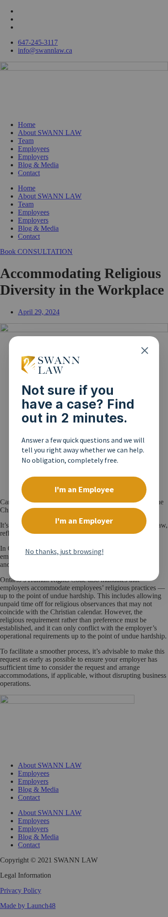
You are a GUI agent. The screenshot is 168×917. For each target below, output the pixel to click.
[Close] (145, 350)
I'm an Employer (84, 521)
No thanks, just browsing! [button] (64, 551)
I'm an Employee (84, 489)
